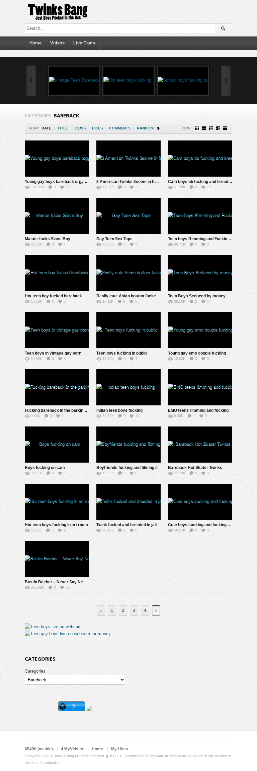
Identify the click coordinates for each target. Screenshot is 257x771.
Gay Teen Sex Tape (114, 238)
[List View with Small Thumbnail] (211, 128)
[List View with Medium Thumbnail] (218, 128)
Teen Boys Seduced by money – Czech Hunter (212, 296)
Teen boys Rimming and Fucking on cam (206, 238)
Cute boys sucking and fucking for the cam (208, 524)
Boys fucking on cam (45, 467)
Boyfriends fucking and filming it (127, 467)
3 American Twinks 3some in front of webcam (139, 181)
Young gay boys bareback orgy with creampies (69, 181)
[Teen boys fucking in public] (128, 330)
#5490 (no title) (39, 749)
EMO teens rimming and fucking (198, 410)
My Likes (119, 749)
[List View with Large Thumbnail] (225, 128)
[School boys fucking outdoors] (182, 80)
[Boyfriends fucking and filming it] (128, 444)
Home (35, 42)
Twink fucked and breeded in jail (126, 524)
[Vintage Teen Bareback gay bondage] (74, 80)
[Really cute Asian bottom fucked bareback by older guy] (128, 272)
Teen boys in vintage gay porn (53, 353)
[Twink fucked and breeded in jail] (128, 501)
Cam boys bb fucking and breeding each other (211, 181)
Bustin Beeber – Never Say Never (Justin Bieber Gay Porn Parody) (88, 582)
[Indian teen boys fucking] (128, 387)
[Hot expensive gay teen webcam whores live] (68, 633)
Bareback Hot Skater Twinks (195, 467)
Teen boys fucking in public (122, 353)
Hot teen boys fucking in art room (56, 524)
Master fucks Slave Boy (47, 238)
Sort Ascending (158, 128)
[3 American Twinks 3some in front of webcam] (128, 158)
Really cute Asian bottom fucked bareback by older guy (149, 296)
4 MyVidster (72, 749)
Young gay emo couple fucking (197, 353)
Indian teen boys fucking (119, 410)
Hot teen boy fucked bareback (53, 296)
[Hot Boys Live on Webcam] (53, 626)
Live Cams (84, 42)
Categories (35, 671)
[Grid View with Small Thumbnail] (196, 128)
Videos (57, 42)
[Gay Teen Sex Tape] (128, 215)
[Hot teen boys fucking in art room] (128, 80)
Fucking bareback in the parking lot (58, 410)
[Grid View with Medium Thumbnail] (203, 128)
